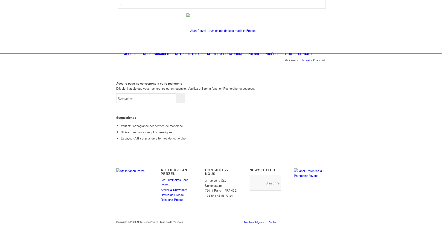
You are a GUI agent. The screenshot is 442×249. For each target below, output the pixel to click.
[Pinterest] (301, 221)
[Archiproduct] (315, 221)
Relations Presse (172, 199)
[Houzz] (308, 221)
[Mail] (322, 221)
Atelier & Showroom (174, 189)
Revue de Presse (172, 195)
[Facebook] (287, 221)
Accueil (306, 60)
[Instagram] (294, 221)
